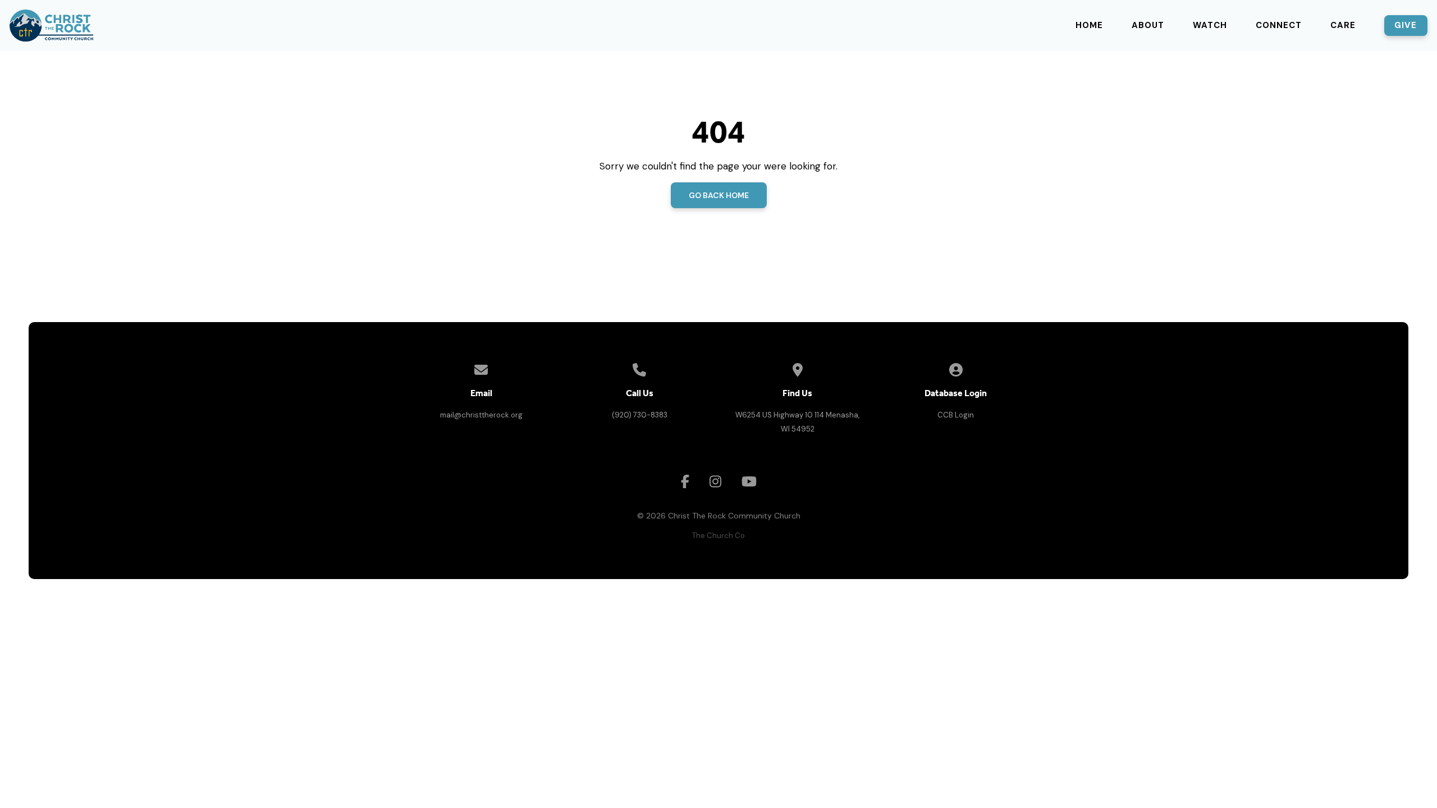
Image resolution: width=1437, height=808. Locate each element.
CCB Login (955, 415)
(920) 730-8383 (639, 415)
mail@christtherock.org (481, 415)
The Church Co (718, 535)
